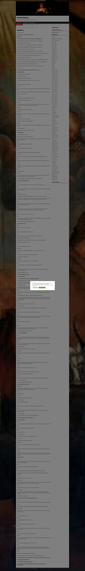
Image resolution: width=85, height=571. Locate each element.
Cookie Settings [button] (35, 287)
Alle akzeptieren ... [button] (42, 287)
